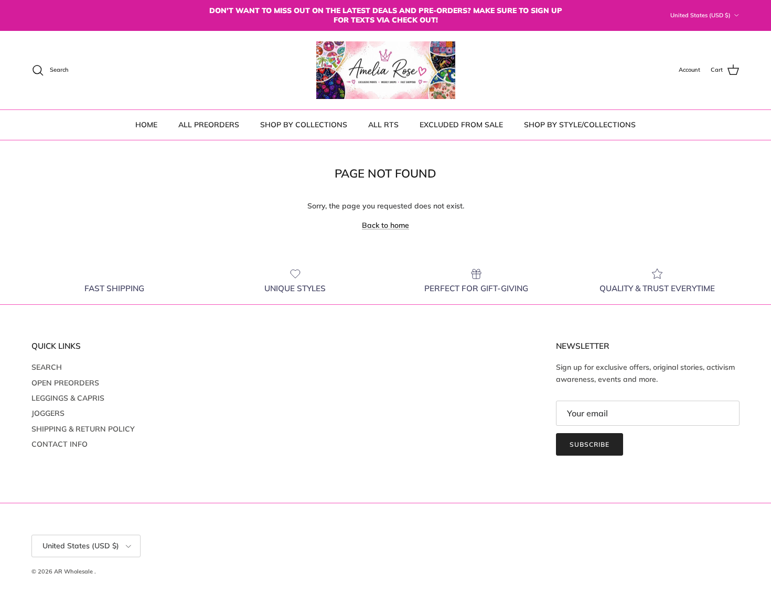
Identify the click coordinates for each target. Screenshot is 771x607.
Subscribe (589, 444)
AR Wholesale (74, 571)
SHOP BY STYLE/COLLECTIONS (580, 124)
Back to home (385, 225)
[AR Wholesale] (385, 70)
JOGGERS (48, 413)
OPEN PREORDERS (65, 383)
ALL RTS (383, 124)
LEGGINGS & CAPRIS (67, 398)
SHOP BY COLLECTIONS (303, 124)
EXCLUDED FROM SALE (461, 124)
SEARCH (46, 367)
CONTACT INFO (59, 444)
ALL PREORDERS (208, 124)
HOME (146, 124)
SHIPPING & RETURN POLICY (83, 429)
